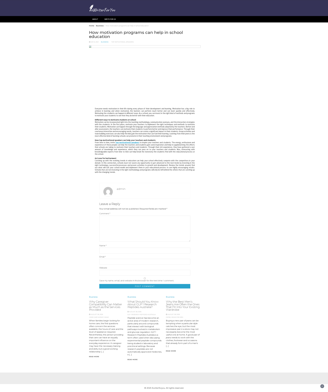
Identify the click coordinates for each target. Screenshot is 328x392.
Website (103, 268)
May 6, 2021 (95, 42)
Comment (104, 213)
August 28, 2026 (97, 314)
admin (121, 188)
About (95, 19)
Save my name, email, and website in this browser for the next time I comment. (136, 280)
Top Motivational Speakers (122, 42)
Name (102, 245)
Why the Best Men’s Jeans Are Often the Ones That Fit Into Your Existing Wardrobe (183, 305)
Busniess (104, 42)
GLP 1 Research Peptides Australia (141, 314)
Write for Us (110, 19)
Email (102, 257)
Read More (94, 356)
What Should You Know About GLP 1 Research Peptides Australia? (143, 304)
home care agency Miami (99, 317)
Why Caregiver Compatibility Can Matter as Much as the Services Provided (105, 305)
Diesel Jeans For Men (174, 317)
